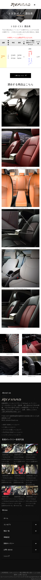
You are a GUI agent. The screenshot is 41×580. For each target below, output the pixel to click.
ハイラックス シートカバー (12, 435)
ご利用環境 (4, 573)
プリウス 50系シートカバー (12, 430)
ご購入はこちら (19, 75)
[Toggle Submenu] (35, 524)
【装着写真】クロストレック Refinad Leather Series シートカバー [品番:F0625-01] (19, 501)
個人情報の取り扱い (26, 573)
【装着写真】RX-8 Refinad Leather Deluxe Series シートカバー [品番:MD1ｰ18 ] (32, 459)
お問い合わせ (22, 575)
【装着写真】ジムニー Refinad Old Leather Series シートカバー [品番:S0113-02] (7, 459)
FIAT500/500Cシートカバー (13, 432)
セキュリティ (13, 573)
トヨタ (12, 13)
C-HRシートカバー (9, 427)
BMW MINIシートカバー (11, 425)
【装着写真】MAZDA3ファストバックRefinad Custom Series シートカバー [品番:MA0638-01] (8, 501)
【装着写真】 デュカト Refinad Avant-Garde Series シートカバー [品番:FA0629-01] (32, 480)
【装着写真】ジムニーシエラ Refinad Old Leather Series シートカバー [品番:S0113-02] (31, 501)
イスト (21, 13)
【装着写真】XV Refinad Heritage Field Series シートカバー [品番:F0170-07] (19, 459)
